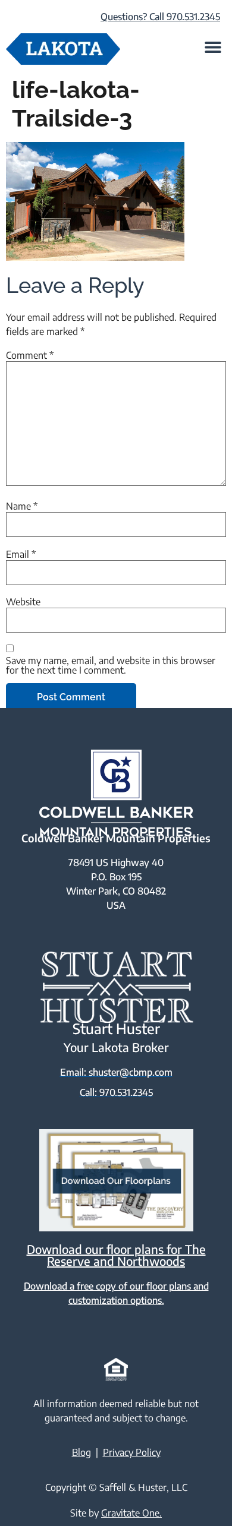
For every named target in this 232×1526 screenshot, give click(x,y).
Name (21, 506)
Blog (81, 1452)
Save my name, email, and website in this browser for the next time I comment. (110, 665)
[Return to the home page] (63, 49)
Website (23, 601)
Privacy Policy (132, 1452)
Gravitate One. (131, 1513)
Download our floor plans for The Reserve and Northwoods (116, 1254)
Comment (30, 355)
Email (21, 554)
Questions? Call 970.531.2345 (160, 17)
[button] (212, 46)
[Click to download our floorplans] (116, 1180)
